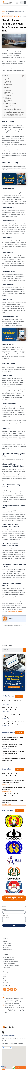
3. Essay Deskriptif (8, 84)
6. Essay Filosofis (7, 89)
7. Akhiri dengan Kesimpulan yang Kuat (12, 115)
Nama (3, 904)
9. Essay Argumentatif (8, 93)
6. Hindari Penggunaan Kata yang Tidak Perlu (13, 114)
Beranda (3, 11)
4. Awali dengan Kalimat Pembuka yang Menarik (14, 111)
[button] (17, 3)
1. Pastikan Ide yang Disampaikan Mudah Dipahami (13, 106)
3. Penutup (6, 101)
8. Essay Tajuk (7, 92)
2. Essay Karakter (7, 82)
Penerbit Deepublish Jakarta (15, 611)
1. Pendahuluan (7, 98)
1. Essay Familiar (7, 81)
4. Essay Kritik (7, 86)
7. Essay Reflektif (7, 90)
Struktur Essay (5, 97)
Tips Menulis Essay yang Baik (9, 103)
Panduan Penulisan (8, 16)
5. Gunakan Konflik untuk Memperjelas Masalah (14, 112)
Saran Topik (5, 915)
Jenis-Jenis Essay (6, 79)
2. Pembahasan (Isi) (8, 100)
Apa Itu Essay (5, 78)
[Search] (25, 2)
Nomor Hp (4, 909)
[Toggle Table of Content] (23, 76)
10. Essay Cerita (7, 95)
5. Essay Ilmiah (7, 87)
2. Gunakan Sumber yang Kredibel (11, 108)
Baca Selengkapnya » (6, 778)
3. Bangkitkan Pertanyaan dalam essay (12, 109)
